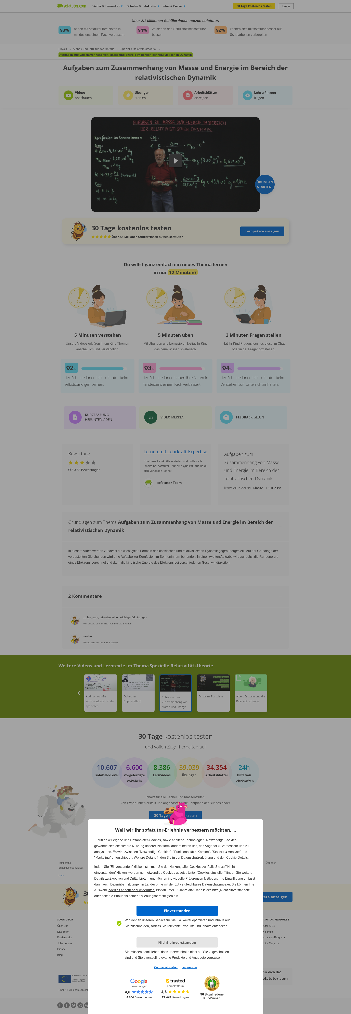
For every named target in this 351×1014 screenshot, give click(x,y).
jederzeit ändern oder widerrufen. (131, 890)
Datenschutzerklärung (197, 857)
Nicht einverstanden (177, 942)
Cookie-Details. (237, 857)
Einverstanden (177, 910)
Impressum (189, 967)
